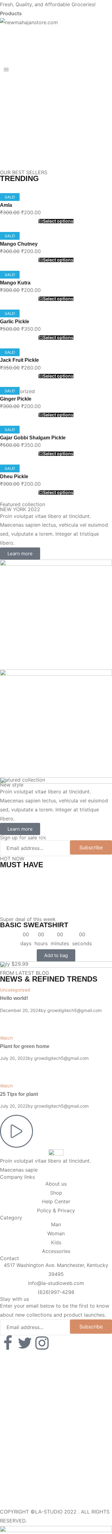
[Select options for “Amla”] (56, 209)
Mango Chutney (19, 244)
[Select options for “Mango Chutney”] (56, 248)
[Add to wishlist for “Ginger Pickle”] (56, 399)
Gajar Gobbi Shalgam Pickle (33, 437)
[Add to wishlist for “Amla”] (56, 205)
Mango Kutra (15, 282)
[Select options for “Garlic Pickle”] (56, 326)
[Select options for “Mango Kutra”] (56, 287)
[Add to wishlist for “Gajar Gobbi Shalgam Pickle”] (56, 438)
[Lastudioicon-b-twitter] (25, 1343)
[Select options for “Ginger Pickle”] (56, 403)
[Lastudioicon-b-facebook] (8, 1343)
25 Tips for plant (19, 1094)
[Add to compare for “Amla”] (56, 201)
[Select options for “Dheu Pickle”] (56, 481)
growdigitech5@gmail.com (61, 1106)
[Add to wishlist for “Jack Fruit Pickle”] (56, 360)
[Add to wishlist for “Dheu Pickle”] (56, 476)
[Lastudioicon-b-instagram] (42, 1343)
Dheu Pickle (14, 476)
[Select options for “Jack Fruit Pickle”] (56, 364)
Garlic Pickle (14, 321)
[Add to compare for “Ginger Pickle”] (56, 395)
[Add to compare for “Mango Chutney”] (56, 240)
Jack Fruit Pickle (19, 360)
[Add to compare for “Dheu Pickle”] (56, 472)
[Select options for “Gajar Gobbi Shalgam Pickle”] (56, 442)
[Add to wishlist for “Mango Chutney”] (56, 244)
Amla (6, 205)
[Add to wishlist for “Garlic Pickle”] (56, 321)
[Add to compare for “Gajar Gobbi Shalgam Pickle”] (56, 433)
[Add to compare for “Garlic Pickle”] (56, 317)
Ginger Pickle (15, 399)
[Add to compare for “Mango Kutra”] (56, 278)
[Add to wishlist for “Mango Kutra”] (56, 282)
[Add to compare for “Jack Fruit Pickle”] (56, 356)
